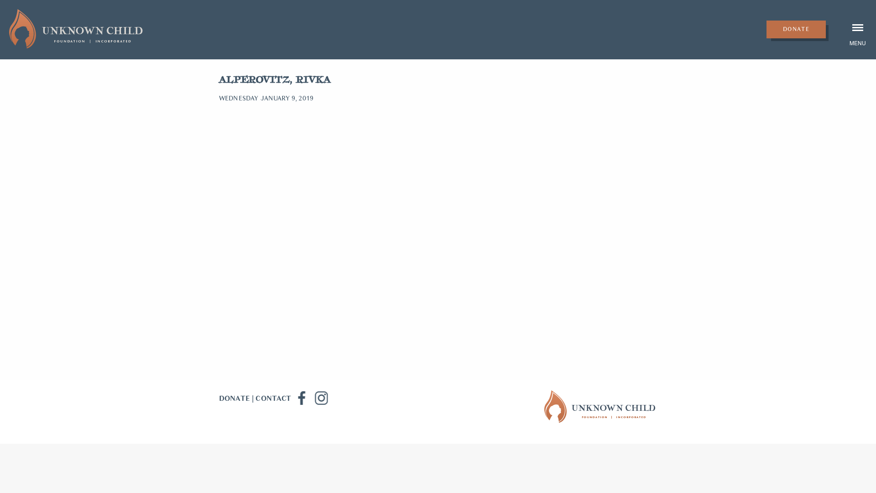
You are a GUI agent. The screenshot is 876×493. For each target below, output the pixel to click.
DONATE (234, 398)
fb (301, 398)
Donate (796, 29)
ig (321, 398)
